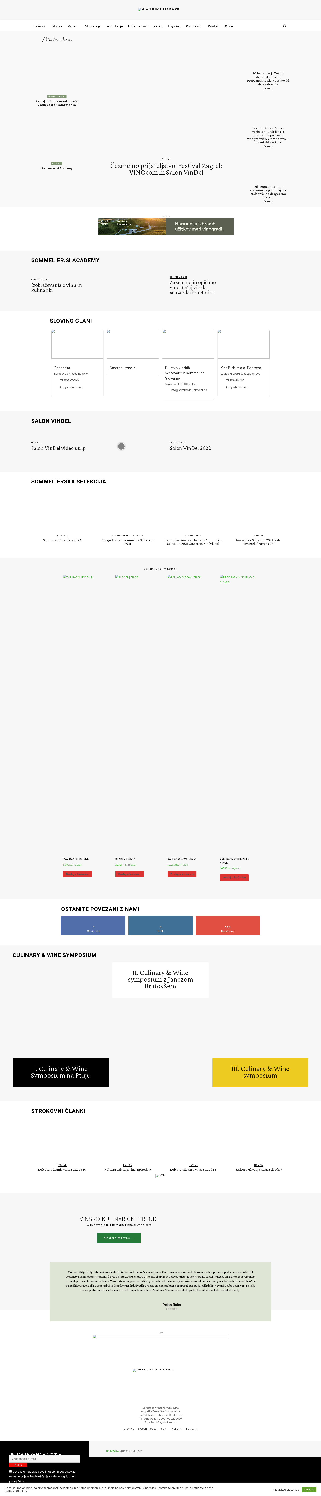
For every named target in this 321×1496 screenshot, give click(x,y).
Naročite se (228, 917)
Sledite (160, 917)
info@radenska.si (71, 387)
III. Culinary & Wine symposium (260, 1071)
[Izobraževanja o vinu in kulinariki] (121, 286)
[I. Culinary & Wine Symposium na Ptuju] (61, 1010)
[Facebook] (262, 25)
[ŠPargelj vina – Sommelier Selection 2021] (128, 510)
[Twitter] (276, 25)
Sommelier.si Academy (56, 168)
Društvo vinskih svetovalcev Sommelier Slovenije (184, 373)
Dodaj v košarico (77, 874)
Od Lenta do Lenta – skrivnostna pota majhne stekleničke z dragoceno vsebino (268, 192)
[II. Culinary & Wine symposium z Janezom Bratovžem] (160, 1046)
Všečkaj (93, 917)
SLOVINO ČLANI (71, 321)
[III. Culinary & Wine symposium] (260, 1010)
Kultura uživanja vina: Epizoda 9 (127, 1169)
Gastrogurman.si (123, 368)
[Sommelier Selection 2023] (62, 510)
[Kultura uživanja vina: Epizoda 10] (62, 1140)
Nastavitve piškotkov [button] (285, 1489)
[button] (284, 26)
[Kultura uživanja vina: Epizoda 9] (128, 1140)
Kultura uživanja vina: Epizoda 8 (193, 1169)
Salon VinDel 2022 (190, 448)
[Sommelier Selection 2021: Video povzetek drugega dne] (259, 510)
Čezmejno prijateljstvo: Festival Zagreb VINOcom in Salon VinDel (166, 168)
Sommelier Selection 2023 (62, 540)
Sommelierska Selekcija (128, 535)
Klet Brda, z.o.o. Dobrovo (240, 368)
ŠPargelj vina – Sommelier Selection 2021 (128, 541)
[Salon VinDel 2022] (260, 446)
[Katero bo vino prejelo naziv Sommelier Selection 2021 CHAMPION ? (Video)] (193, 510)
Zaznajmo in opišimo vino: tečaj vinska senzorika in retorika (56, 102)
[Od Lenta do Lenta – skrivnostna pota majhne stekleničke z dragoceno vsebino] (268, 168)
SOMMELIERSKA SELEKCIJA (68, 481)
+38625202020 (69, 379)
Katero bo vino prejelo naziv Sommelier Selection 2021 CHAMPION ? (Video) (193, 541)
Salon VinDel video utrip (58, 448)
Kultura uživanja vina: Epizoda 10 (62, 1169)
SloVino (62, 535)
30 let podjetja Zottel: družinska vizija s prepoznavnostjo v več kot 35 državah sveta (268, 78)
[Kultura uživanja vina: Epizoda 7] (259, 1140)
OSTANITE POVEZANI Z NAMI (100, 909)
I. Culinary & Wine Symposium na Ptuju (61, 1071)
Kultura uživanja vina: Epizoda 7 (259, 1169)
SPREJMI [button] (309, 1489)
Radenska (62, 368)
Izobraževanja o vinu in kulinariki (56, 287)
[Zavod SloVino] (158, 9)
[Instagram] (269, 25)
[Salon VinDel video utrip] (121, 446)
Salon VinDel (178, 442)
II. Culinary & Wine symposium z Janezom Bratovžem (160, 979)
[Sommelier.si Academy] (56, 138)
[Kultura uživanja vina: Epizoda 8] (193, 1140)
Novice (56, 164)
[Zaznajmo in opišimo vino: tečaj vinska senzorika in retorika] (56, 71)
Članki (166, 159)
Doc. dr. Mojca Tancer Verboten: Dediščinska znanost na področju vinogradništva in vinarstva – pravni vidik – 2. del (268, 135)
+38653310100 (235, 379)
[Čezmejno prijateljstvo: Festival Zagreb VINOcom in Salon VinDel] (166, 97)
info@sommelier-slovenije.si (189, 390)
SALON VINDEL (51, 421)
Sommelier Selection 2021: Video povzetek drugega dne (259, 541)
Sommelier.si (56, 96)
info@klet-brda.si (237, 387)
